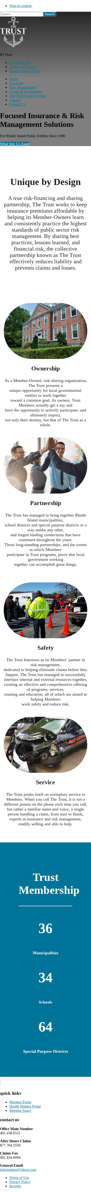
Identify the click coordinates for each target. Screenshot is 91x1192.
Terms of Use (19, 1178)
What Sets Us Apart (14, 144)
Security (15, 1186)
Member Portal (20, 1102)
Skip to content (20, 6)
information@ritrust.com (18, 1170)
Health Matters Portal (25, 71)
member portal (20, 62)
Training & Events (22, 67)
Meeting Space (20, 1111)
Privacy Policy (20, 1182)
